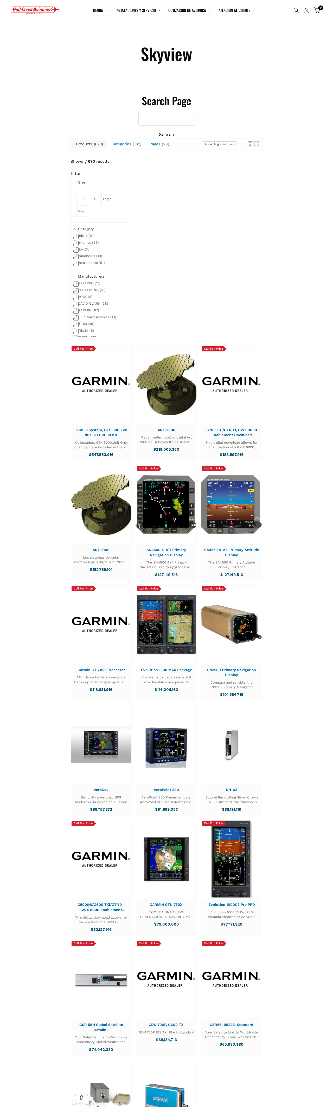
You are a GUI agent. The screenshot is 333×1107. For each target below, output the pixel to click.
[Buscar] (296, 10)
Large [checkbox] (107, 199)
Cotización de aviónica (187, 10)
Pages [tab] (159, 144)
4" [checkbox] (94, 199)
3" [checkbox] (82, 199)
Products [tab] (89, 144)
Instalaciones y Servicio (136, 10)
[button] (250, 144)
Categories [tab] (125, 144)
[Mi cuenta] (306, 10)
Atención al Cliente (234, 10)
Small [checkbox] (82, 211)
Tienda (98, 10)
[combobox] (166, 119)
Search (166, 134)
